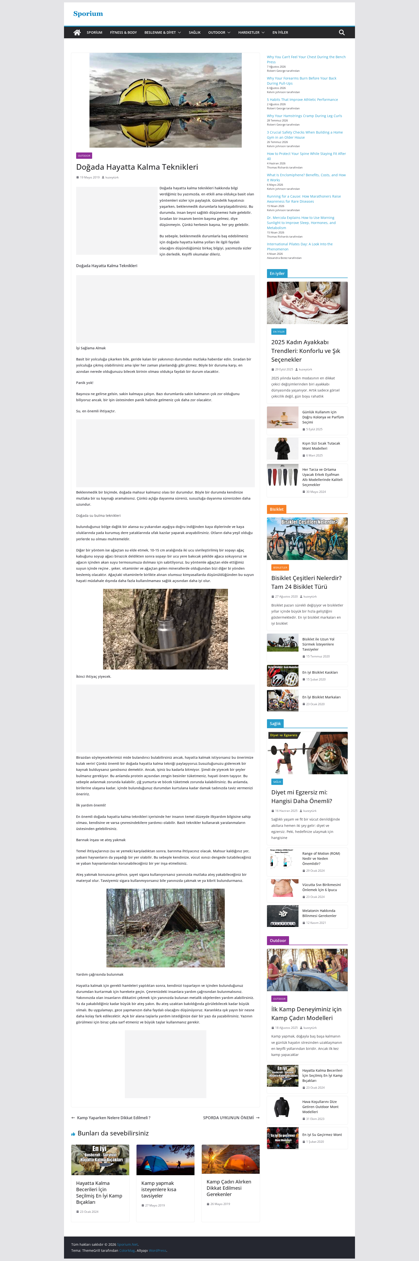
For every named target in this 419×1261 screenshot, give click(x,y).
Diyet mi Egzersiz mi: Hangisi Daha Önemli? (301, 796)
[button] (178, 32)
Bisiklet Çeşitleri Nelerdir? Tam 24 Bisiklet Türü (306, 582)
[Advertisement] (117, 221)
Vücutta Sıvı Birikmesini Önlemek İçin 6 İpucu (321, 887)
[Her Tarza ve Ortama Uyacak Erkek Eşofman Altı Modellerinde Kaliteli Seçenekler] (282, 480)
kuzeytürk (112, 177)
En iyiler (280, 32)
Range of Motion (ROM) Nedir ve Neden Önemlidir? (321, 858)
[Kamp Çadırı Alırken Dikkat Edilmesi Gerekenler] (231, 1148)
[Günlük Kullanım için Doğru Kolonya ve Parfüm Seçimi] (282, 421)
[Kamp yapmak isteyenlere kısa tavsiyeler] (165, 1148)
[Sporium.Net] (77, 32)
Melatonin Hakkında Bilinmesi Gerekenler (319, 913)
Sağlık (195, 32)
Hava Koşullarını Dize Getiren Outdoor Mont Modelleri (320, 1106)
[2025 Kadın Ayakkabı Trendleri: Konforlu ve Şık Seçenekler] (307, 303)
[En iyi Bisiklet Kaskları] (282, 676)
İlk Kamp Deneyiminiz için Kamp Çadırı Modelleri (306, 1013)
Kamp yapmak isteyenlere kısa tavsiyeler (158, 1189)
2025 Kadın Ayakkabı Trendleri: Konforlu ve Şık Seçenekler (305, 350)
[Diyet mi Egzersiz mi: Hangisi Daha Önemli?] (307, 753)
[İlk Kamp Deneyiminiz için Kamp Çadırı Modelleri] (307, 970)
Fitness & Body (123, 32)
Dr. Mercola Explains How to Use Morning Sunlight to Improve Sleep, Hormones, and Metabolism (301, 222)
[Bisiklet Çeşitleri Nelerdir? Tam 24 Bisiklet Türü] (307, 539)
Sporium (94, 32)
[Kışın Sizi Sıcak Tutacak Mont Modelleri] (282, 449)
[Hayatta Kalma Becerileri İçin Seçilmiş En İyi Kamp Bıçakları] (100, 1148)
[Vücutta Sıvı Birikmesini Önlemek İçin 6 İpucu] (282, 890)
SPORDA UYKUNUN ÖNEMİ (228, 1117)
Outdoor (216, 32)
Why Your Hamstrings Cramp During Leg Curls (304, 115)
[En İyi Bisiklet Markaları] (282, 700)
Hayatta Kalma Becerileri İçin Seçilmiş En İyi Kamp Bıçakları (99, 1192)
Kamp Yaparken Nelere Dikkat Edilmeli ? (113, 1117)
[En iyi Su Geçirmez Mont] (282, 1138)
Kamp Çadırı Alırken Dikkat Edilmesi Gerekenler (229, 1187)
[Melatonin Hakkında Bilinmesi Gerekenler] (282, 916)
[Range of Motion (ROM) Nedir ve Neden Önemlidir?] (282, 862)
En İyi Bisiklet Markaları (321, 697)
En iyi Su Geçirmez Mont (322, 1134)
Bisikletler (280, 567)
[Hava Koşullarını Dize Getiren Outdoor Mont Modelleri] (282, 1110)
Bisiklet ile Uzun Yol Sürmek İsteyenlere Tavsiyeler (318, 644)
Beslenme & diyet (160, 32)
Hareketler (248, 32)
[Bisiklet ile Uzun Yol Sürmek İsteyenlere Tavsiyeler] (282, 648)
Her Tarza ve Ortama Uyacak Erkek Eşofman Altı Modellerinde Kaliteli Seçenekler (322, 477)
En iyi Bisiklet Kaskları (320, 672)
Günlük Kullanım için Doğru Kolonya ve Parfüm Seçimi (323, 417)
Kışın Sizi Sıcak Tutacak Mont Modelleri (321, 446)
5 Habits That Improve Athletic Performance (302, 99)
